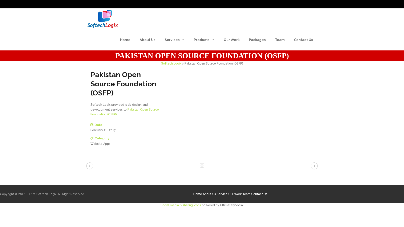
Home (197, 194)
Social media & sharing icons (181, 205)
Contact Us (259, 194)
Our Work (235, 194)
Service (222, 194)
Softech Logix (171, 63)
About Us (209, 194)
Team (246, 194)
